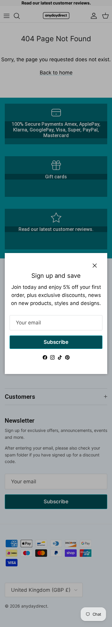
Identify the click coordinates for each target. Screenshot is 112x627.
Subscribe (56, 342)
